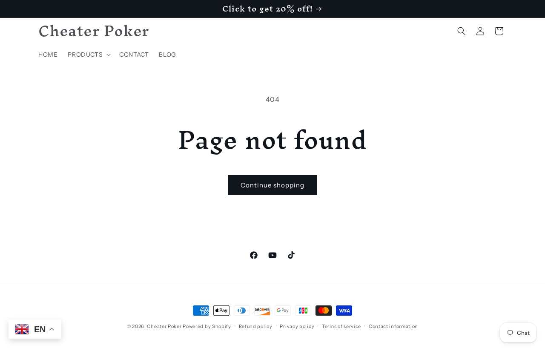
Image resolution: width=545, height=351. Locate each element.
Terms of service (341, 326)
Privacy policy (297, 326)
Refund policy (255, 326)
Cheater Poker (164, 326)
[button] (88, 54)
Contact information (393, 326)
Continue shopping (272, 185)
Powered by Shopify (207, 326)
